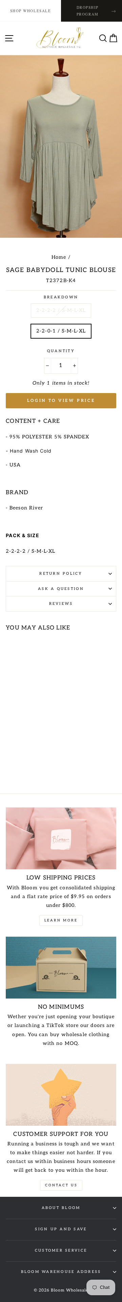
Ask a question (61, 589)
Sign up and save (61, 1229)
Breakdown (61, 297)
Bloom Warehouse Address (61, 1272)
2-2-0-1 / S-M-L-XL (61, 331)
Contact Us (61, 1185)
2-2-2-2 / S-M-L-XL (61, 310)
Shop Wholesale (30, 10)
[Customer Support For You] (61, 1095)
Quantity (61, 351)
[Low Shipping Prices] (61, 838)
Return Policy (60, 573)
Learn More (61, 920)
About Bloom (61, 1208)
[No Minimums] (61, 968)
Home (59, 257)
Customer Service (61, 1250)
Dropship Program (97, 11)
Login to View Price (61, 400)
